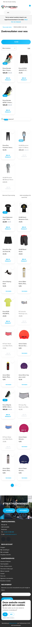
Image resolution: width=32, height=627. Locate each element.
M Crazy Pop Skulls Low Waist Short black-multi (24, 406)
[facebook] (3, 539)
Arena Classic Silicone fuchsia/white (23, 438)
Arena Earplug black (7, 283)
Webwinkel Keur (13, 623)
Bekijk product (8, 79)
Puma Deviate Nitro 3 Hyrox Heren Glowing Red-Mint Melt (7, 69)
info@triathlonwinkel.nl (11, 534)
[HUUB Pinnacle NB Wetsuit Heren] (8, 168)
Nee (11, 614)
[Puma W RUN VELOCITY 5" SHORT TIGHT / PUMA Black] (24, 59)
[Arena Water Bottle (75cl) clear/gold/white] (24, 272)
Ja (5, 614)
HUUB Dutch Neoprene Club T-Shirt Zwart (24, 218)
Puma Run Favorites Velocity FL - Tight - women (8, 146)
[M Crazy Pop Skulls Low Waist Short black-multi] (24, 396)
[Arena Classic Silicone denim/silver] (24, 459)
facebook (9, 510)
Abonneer (7, 599)
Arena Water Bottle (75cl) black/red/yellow (8, 376)
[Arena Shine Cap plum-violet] (24, 366)
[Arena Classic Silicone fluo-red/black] (24, 334)
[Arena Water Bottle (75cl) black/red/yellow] (8, 366)
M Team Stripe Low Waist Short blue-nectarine (7, 438)
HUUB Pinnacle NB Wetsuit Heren (8, 179)
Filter (16, 42)
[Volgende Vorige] (19, 485)
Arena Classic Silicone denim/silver (23, 469)
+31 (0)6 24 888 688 (8, 532)
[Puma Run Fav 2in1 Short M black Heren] (8, 240)
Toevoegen (8, 291)
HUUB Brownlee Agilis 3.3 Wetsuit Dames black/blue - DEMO (24, 146)
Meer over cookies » (9, 618)
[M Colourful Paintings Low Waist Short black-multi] (24, 302)
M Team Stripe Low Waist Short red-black (7, 345)
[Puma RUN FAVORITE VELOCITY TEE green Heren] (8, 302)
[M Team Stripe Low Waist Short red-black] (8, 334)
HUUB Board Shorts (22, 250)
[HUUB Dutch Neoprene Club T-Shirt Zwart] (24, 208)
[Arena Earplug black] (8, 272)
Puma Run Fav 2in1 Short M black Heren (7, 250)
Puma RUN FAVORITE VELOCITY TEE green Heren (7, 313)
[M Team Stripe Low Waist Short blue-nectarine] (8, 428)
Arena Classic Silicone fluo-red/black (23, 345)
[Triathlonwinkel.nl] (9, 7)
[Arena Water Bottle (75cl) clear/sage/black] (8, 459)
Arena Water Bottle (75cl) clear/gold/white (23, 283)
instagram (23, 510)
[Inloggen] (22, 6)
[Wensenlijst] (25, 6)
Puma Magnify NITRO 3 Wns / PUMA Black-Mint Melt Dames (8, 406)
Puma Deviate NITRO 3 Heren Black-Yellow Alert (8, 101)
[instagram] (8, 539)
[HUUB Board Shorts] (24, 240)
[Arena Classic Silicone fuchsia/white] (24, 428)
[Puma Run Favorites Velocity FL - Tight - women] (8, 136)
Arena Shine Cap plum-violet (24, 376)
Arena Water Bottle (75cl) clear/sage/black (7, 469)
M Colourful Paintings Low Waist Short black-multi (24, 313)
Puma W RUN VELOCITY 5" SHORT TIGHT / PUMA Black (23, 69)
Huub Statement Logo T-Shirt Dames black (7, 218)
